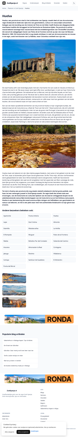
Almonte (56, 222)
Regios (25, 3)
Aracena (6, 247)
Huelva (55, 216)
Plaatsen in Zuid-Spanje (15, 8)
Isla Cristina (33, 222)
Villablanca (57, 254)
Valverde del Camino (60, 241)
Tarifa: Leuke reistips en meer (13, 355)
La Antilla (56, 228)
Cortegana (57, 247)
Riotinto (31, 254)
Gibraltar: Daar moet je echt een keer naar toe (18, 350)
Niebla (6, 241)
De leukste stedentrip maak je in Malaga (17, 366)
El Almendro (57, 260)
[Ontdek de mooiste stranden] (39, 278)
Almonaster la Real (35, 247)
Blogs (42, 392)
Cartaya (6, 260)
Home (4, 8)
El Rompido (8, 235)
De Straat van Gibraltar (11, 345)
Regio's (43, 403)
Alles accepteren (23, 432)
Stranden (57, 3)
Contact (43, 421)
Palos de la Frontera (60, 235)
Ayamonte (7, 216)
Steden (65, 3)
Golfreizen (44, 406)
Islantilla (7, 228)
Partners (43, 395)
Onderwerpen (34, 3)
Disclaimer (44, 419)
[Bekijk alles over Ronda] (39, 319)
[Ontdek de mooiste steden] (39, 290)
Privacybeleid (45, 416)
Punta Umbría (34, 216)
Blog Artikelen (46, 3)
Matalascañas (33, 228)
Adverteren (5, 416)
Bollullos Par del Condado (38, 241)
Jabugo (6, 254)
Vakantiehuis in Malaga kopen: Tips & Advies (18, 340)
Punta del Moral (9, 266)
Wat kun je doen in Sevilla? (12, 361)
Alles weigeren (9, 432)
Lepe (5, 222)
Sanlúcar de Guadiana (36, 260)
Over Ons (5, 419)
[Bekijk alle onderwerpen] (39, 302)
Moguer (31, 235)
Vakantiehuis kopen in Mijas (49, 408)
